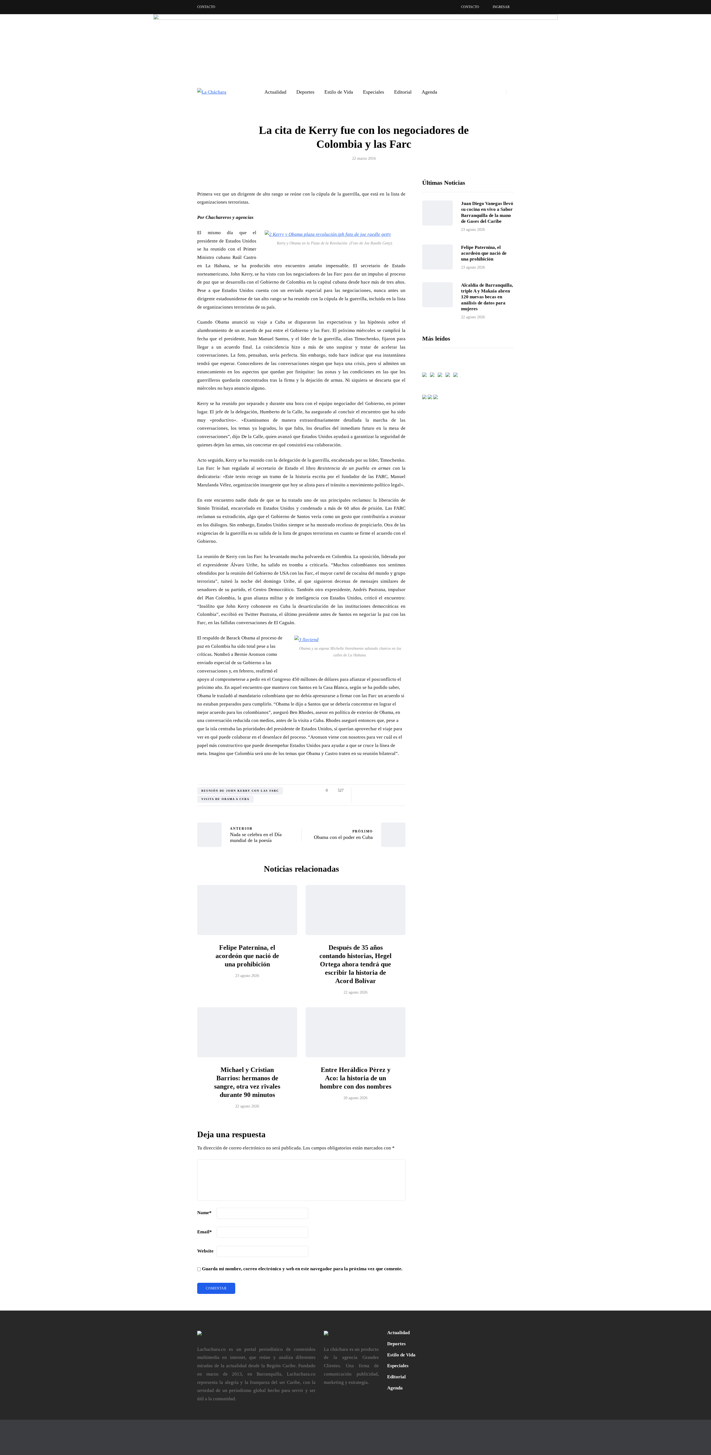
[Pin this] (169, 820)
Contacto (206, 7)
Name (204, 1212)
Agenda (429, 92)
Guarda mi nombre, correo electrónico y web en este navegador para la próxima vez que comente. (302, 1268)
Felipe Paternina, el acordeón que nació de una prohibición (247, 956)
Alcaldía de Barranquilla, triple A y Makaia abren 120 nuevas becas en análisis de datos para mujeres (487, 296)
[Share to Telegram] (169, 848)
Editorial (403, 92)
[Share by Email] (169, 862)
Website (205, 1251)
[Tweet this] (169, 792)
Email (204, 1231)
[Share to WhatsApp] (169, 834)
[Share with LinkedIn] (169, 806)
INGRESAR (501, 7)
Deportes (305, 92)
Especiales (373, 92)
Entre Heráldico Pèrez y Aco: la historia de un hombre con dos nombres (355, 1078)
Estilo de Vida (338, 92)
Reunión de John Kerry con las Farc (240, 790)
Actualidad (275, 92)
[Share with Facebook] (169, 778)
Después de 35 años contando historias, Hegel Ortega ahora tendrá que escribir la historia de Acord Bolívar (355, 964)
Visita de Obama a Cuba (225, 799)
